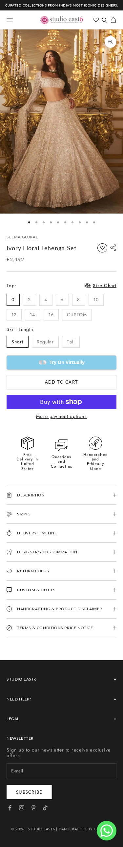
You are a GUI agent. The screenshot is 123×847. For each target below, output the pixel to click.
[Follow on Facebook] (10, 807)
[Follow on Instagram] (21, 807)
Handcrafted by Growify (85, 829)
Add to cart (61, 382)
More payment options (61, 416)
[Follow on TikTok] (45, 807)
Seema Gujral (22, 236)
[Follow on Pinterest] (33, 807)
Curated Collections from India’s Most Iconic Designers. (61, 5)
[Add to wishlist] (102, 247)
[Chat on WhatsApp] (106, 830)
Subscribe (29, 792)
